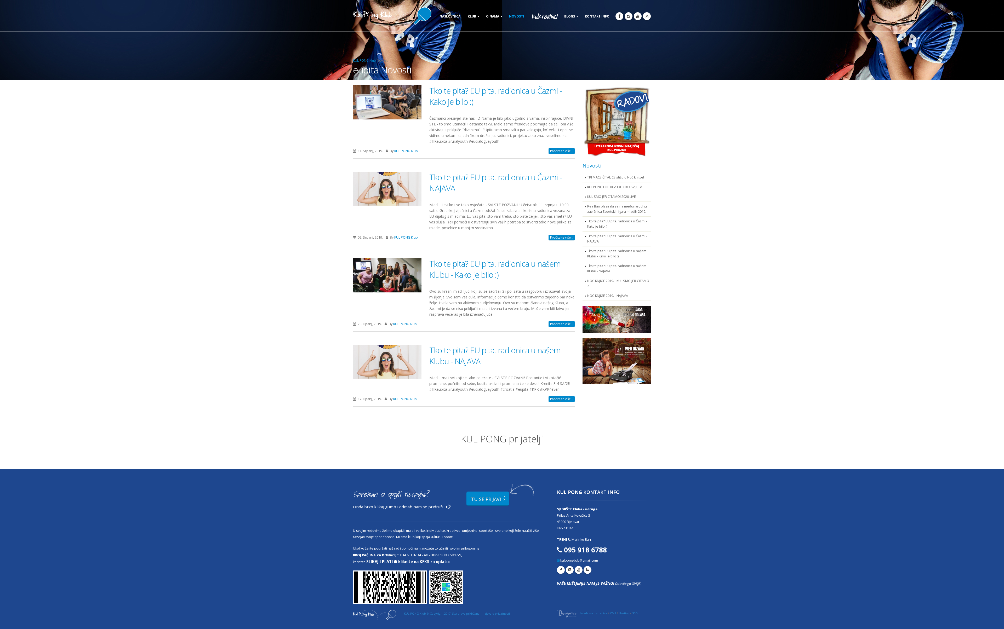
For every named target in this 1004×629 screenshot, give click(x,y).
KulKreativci (544, 16)
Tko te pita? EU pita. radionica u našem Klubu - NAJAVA (616, 268)
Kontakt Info (597, 16)
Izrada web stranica (593, 613)
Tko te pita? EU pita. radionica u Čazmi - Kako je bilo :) (617, 224)
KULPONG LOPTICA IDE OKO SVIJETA (614, 187)
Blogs (569, 16)
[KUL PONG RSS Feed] (647, 16)
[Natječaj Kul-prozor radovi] (617, 121)
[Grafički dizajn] (617, 319)
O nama (492, 16)
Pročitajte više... (561, 151)
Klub (472, 16)
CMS (613, 613)
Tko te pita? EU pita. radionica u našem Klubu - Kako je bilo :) (495, 269)
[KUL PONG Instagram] (628, 16)
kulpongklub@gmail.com (579, 560)
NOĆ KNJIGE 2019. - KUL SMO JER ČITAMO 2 (618, 283)
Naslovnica (450, 16)
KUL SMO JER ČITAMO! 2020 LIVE (611, 196)
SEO (635, 613)
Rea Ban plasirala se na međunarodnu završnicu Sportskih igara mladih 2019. (617, 209)
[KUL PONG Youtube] (638, 16)
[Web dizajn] (617, 361)
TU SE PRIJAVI (488, 499)
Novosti (516, 16)
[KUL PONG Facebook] (619, 16)
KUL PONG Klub (364, 60)
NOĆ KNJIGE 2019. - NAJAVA (607, 295)
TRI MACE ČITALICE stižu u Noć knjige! (615, 177)
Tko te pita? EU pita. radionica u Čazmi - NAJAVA (617, 239)
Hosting (624, 613)
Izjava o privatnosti (497, 613)
